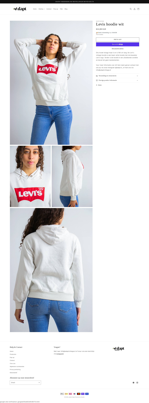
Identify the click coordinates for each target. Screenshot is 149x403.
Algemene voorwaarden (17, 366)
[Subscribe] (39, 382)
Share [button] (100, 85)
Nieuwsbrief (13, 372)
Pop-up (12, 357)
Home (11, 351)
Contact (12, 360)
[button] (131, 9)
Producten (13, 354)
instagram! (60, 354)
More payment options (117, 48)
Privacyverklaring (15, 369)
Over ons (12, 363)
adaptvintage (72, 397)
